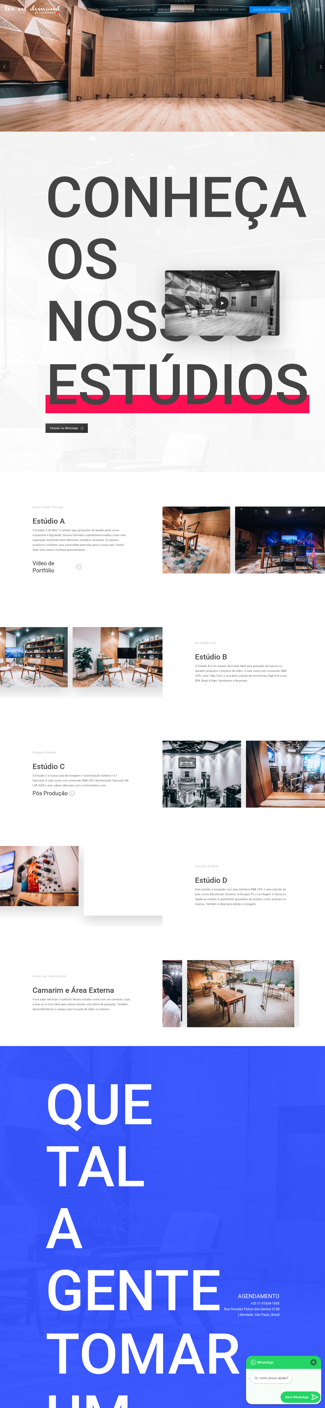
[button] (317, 9)
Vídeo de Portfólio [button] (43, 567)
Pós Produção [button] (50, 793)
